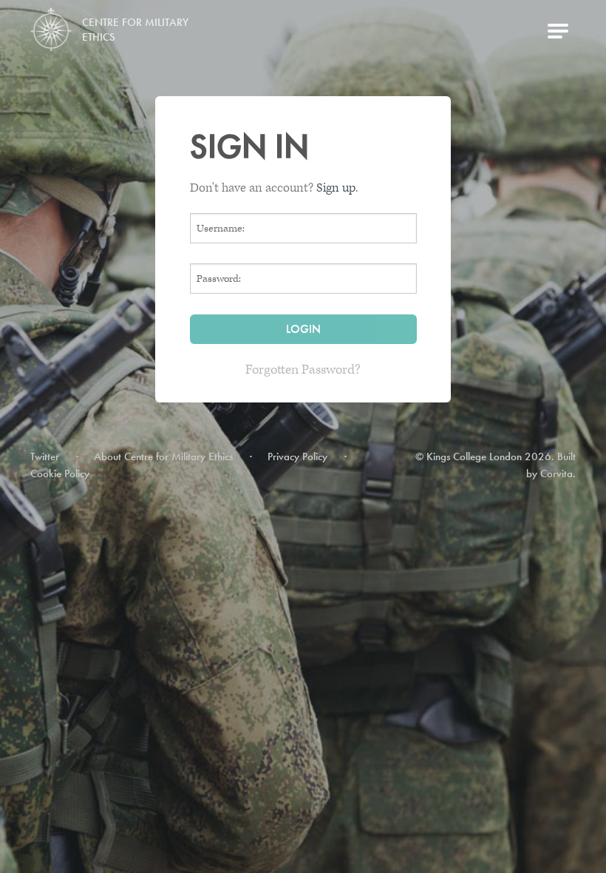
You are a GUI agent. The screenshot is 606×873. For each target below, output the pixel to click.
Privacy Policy (297, 456)
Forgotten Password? (303, 369)
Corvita (556, 473)
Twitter (44, 456)
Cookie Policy (59, 473)
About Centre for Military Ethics (163, 456)
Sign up (335, 188)
